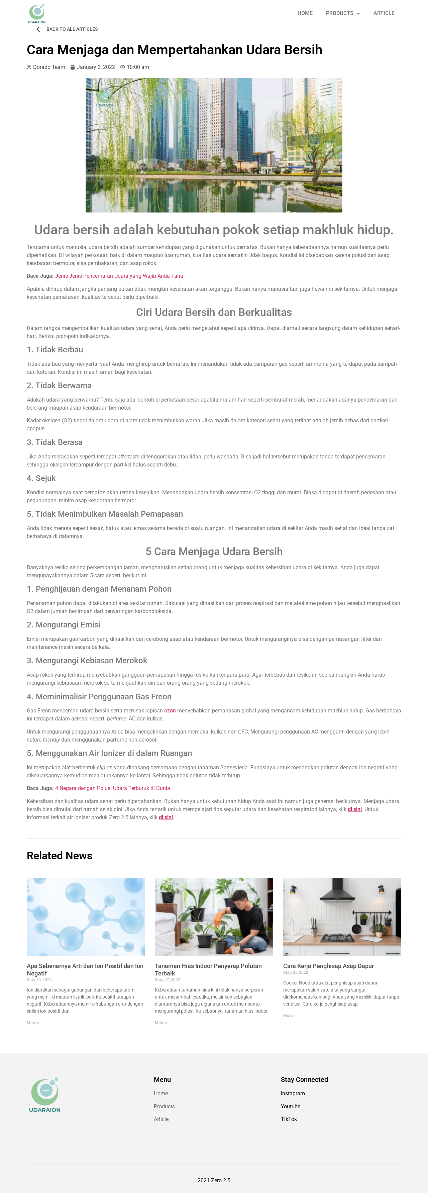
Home (161, 1093)
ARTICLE (384, 13)
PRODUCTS (339, 13)
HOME (305, 13)
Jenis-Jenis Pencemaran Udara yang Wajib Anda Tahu (119, 276)
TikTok (289, 1119)
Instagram (293, 1093)
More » (33, 1022)
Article (161, 1119)
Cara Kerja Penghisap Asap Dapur (328, 965)
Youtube (290, 1106)
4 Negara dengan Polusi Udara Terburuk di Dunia (112, 788)
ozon (170, 710)
